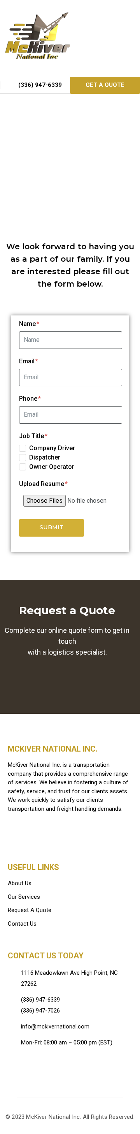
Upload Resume (42, 484)
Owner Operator (51, 466)
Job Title (32, 436)
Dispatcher (44, 457)
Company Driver (52, 448)
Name (28, 324)
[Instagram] (37, 1069)
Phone (29, 398)
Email (27, 361)
